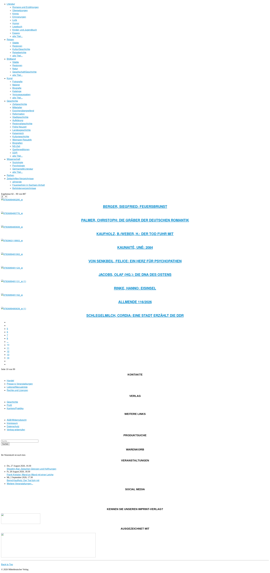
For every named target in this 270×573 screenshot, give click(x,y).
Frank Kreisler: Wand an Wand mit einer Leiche (30, 474)
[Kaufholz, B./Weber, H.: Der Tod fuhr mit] (12, 226)
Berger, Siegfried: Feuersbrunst (135, 206)
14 (8, 357)
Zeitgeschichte (19, 104)
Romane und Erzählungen (25, 7)
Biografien (17, 143)
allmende (17, 181)
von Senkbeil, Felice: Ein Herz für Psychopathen (135, 261)
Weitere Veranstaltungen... (20, 483)
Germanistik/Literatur (22, 168)
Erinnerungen (19, 16)
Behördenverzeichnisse (24, 188)
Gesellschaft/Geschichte (24, 71)
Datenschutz (13, 426)
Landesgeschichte (21, 130)
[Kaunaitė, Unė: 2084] (12, 240)
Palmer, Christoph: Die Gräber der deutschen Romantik (135, 220)
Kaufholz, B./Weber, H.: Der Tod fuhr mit (135, 233)
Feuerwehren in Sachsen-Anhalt (28, 185)
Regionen (17, 46)
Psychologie (18, 165)
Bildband (11, 58)
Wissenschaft (13, 159)
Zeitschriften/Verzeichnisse (20, 178)
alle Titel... (17, 36)
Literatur (11, 3)
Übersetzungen (20, 10)
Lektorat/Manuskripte (17, 387)
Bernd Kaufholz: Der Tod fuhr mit (23, 480)
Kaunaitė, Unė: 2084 (135, 247)
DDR (14, 152)
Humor (15, 23)
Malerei (16, 84)
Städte (15, 42)
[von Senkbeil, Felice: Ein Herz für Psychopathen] (12, 254)
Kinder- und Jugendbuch (24, 29)
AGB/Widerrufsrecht (16, 419)
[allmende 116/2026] (12, 294)
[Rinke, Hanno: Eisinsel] (13, 281)
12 (8, 351)
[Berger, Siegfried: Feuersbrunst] (12, 199)
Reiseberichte (19, 52)
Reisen (10, 39)
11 (8, 348)
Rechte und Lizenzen (17, 390)
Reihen (10, 175)
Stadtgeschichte (20, 117)
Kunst (10, 78)
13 (8, 354)
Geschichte (12, 100)
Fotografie (17, 81)
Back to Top (7, 564)
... (7, 341)
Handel (10, 380)
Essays (16, 33)
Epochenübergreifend (23, 110)
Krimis (15, 13)
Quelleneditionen (21, 149)
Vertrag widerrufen (16, 429)
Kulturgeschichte (20, 136)
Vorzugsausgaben (21, 94)
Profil (9, 405)
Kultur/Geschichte (21, 49)
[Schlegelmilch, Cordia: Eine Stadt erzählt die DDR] (13, 308)
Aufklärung (17, 120)
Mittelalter (17, 107)
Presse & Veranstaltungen (20, 383)
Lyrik (14, 20)
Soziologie (17, 162)
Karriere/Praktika (15, 408)
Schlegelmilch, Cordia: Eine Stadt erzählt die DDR (135, 315)
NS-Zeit (16, 146)
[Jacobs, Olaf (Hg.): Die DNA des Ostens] (12, 267)
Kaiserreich (18, 133)
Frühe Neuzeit (19, 126)
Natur (15, 68)
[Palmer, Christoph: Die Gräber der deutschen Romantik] (12, 213)
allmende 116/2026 (135, 301)
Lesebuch (17, 26)
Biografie (16, 88)
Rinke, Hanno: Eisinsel (135, 288)
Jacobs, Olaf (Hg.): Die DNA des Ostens (135, 274)
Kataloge (16, 91)
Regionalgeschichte (22, 123)
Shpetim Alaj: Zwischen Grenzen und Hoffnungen (31, 468)
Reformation (18, 113)
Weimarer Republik (22, 139)
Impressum (12, 423)
